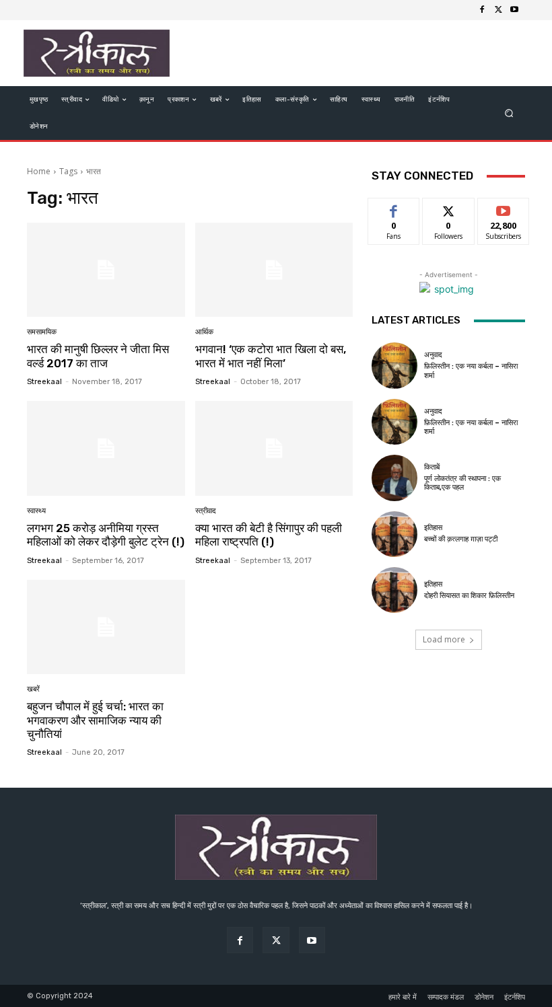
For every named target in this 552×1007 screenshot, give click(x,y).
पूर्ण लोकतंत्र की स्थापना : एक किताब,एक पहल (462, 483)
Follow (448, 208)
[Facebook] (482, 10)
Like (394, 208)
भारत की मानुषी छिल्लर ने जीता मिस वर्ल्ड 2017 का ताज (98, 355)
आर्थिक (204, 332)
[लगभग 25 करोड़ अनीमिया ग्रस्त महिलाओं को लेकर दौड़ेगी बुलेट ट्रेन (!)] (106, 448)
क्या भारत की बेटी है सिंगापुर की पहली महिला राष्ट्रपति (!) (268, 534)
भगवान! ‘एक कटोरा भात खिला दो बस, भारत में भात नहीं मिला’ (270, 355)
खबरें (33, 689)
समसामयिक (42, 332)
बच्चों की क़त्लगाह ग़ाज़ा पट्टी (460, 539)
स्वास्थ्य (36, 511)
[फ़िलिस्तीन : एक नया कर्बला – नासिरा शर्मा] (394, 365)
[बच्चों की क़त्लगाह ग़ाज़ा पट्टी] (394, 534)
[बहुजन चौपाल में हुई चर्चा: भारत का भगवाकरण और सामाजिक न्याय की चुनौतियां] (106, 627)
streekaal (44, 381)
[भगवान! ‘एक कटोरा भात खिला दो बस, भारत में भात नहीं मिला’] (274, 270)
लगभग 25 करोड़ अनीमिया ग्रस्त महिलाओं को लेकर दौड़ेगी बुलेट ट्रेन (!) (105, 534)
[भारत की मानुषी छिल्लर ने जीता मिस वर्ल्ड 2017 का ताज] (106, 270)
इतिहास (433, 527)
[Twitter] (498, 10)
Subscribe (503, 208)
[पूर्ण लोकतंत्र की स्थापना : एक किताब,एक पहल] (394, 477)
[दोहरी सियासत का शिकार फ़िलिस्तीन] (394, 590)
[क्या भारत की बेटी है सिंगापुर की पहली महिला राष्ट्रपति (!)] (274, 448)
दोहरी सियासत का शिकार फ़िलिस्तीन (469, 595)
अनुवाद (433, 355)
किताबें (432, 467)
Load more (444, 639)
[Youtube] (514, 10)
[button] (509, 113)
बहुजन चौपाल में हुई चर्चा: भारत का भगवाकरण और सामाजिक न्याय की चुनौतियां (95, 720)
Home (38, 171)
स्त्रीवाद (205, 511)
